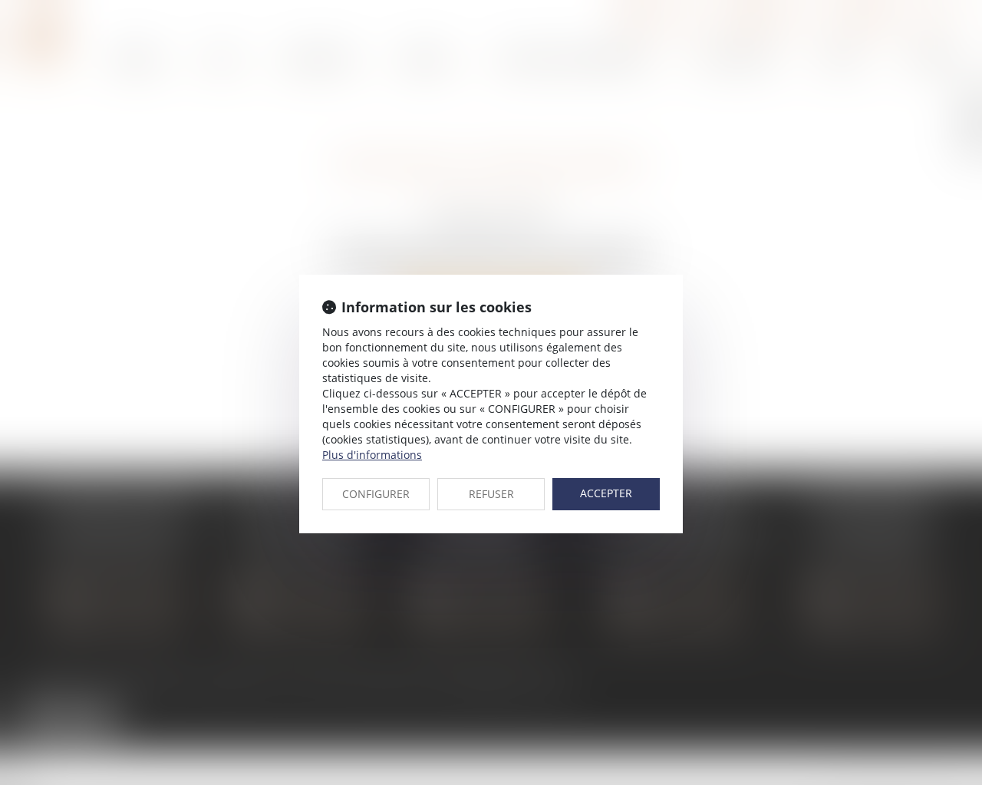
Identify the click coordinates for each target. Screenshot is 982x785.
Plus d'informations (372, 454)
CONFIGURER (376, 494)
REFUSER (491, 494)
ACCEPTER (606, 493)
